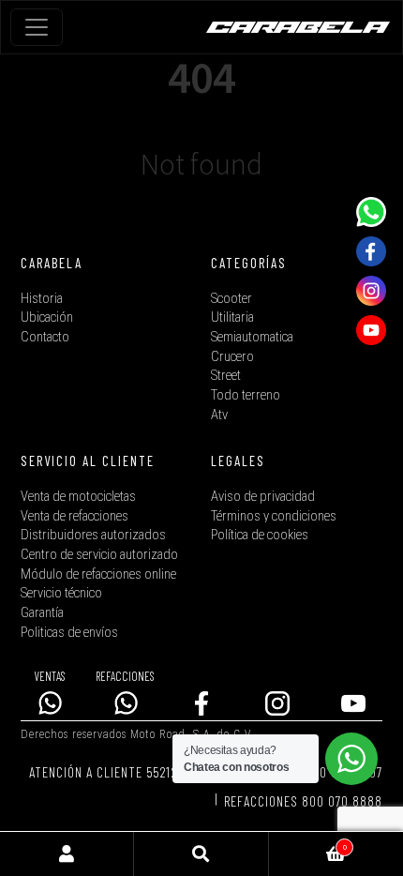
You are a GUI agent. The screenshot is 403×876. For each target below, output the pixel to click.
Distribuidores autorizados (93, 535)
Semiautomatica (252, 337)
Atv (219, 415)
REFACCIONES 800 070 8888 (303, 801)
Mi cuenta (67, 854)
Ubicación (47, 317)
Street (226, 376)
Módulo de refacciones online (98, 574)
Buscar (201, 854)
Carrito (308, 843)
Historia (42, 299)
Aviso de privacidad (263, 497)
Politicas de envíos (69, 633)
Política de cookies (259, 535)
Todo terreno (245, 395)
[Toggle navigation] (36, 27)
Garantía (42, 613)
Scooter (231, 299)
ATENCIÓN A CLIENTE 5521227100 (120, 771)
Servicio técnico (61, 593)
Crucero (232, 357)
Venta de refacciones (74, 516)
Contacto (45, 337)
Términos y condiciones (273, 516)
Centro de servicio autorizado (99, 555)
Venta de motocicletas (78, 497)
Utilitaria (232, 317)
